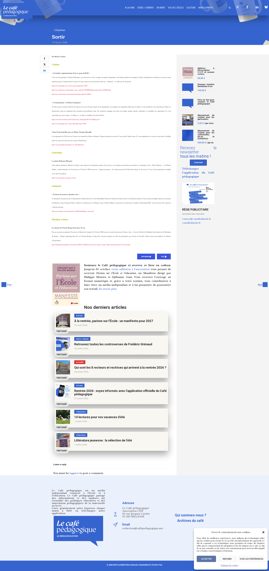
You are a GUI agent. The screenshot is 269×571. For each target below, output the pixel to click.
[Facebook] (247, 7)
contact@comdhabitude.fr (196, 219)
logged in (74, 473)
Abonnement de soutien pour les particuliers (206, 117)
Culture (191, 7)
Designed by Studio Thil (150, 565)
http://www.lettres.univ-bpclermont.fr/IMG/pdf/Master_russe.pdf (73, 211)
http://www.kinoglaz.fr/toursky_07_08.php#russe (68, 145)
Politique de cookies (229, 565)
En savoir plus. (108, 288)
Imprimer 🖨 (146, 257)
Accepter (206, 559)
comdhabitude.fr (191, 222)
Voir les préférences (251, 559)
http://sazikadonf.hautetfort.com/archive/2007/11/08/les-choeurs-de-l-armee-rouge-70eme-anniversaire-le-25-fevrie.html (91, 244)
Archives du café (190, 521)
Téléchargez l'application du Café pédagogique (198, 172)
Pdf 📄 (164, 257)
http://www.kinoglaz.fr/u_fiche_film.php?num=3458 (69, 124)
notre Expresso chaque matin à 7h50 (78, 509)
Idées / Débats (145, 7)
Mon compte (205, 7)
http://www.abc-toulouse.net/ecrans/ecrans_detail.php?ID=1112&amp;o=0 (76, 119)
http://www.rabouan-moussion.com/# (64, 178)
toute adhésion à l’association (131, 269)
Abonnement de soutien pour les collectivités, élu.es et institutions (206, 135)
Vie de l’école (176, 7)
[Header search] (230, 7)
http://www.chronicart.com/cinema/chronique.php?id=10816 (71, 94)
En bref (160, 7)
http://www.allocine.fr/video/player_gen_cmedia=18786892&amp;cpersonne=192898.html (81, 90)
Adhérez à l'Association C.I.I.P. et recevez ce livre (206, 71)
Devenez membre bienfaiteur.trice (206, 85)
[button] (263, 532)
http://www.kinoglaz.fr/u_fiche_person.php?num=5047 (70, 86)
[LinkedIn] (257, 7)
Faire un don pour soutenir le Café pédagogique (206, 102)
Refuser (227, 559)
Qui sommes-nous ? (190, 515)
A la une (129, 7)
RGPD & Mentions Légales (125, 565)
